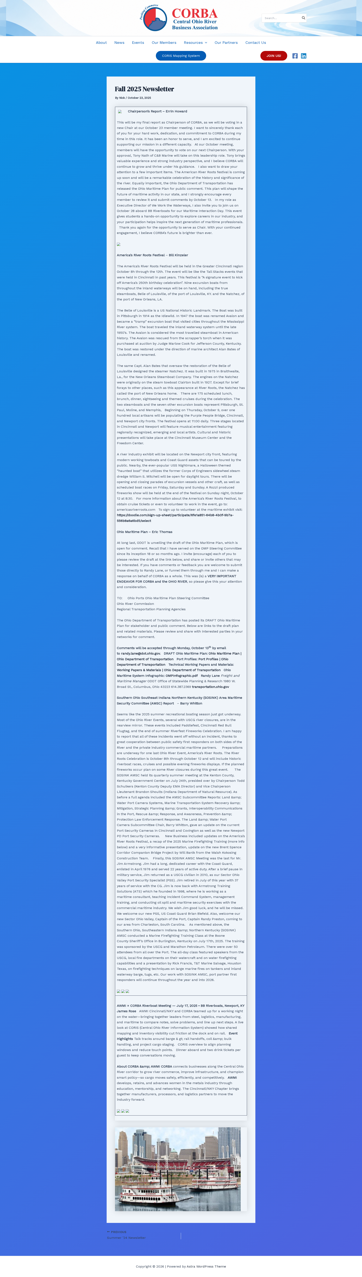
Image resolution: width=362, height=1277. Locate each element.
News (119, 42)
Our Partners (226, 42)
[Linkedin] (304, 56)
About (101, 42)
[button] (205, 42)
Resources (193, 42)
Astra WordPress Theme (206, 1266)
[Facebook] (295, 56)
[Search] (303, 18)
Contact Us (255, 42)
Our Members (164, 42)
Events (138, 42)
